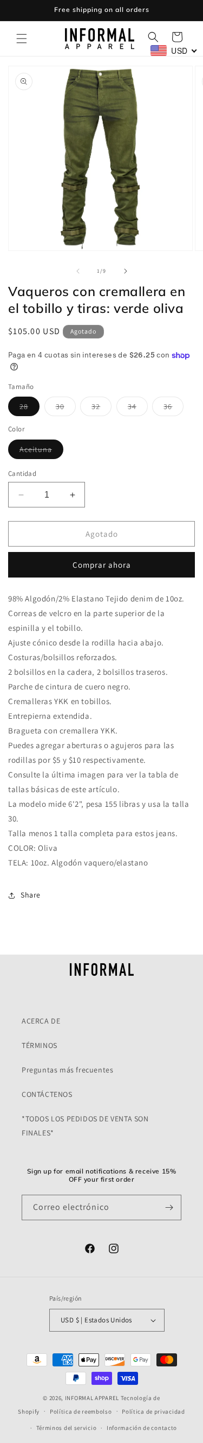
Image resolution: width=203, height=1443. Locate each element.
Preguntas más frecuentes (67, 1070)
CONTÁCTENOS (47, 1094)
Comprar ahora (102, 565)
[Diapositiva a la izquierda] (78, 271)
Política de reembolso (81, 1411)
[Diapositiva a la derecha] (125, 271)
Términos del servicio (66, 1428)
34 (138, 408)
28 (29, 408)
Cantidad (22, 473)
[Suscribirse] (169, 1207)
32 (101, 408)
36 (173, 408)
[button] (22, 39)
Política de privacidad (153, 1411)
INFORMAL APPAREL (92, 1398)
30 (66, 408)
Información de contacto (142, 1428)
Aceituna (41, 451)
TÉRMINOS (39, 1045)
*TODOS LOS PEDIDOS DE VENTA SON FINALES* (85, 1125)
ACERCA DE (41, 1021)
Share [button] (31, 895)
